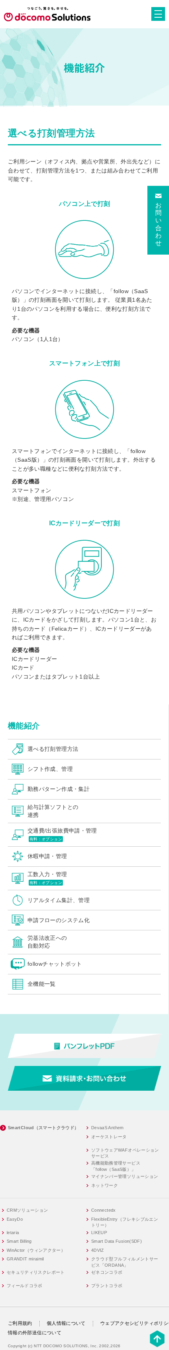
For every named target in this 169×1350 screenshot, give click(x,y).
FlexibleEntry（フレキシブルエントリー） (124, 1222)
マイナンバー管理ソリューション (124, 1176)
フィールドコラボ (24, 1285)
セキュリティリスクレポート (36, 1272)
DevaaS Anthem (107, 1127)
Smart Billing (19, 1241)
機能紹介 (24, 725)
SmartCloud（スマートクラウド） (43, 1127)
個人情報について (66, 1323)
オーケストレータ (109, 1136)
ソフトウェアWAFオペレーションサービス (125, 1153)
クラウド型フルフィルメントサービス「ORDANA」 (124, 1261)
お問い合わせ (158, 224)
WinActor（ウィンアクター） (36, 1250)
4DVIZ (97, 1250)
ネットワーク (104, 1185)
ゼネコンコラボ (107, 1272)
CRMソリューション (27, 1210)
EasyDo (15, 1219)
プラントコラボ (107, 1285)
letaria (13, 1232)
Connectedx (103, 1210)
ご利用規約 (20, 1323)
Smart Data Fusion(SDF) (116, 1241)
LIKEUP (99, 1232)
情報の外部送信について (34, 1332)
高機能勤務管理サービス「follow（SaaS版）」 (115, 1166)
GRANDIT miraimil (25, 1258)
